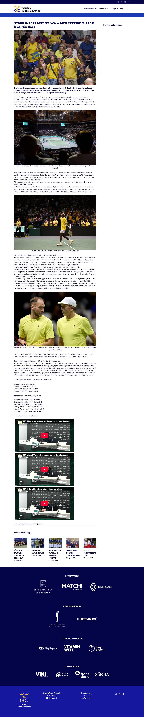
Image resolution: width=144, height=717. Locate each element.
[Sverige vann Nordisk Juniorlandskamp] (72, 539)
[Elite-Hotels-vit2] (43, 575)
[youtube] (119, 694)
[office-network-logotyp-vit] (62, 667)
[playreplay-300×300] (48, 639)
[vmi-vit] (42, 667)
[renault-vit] (101, 575)
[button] (126, 8)
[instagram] (116, 694)
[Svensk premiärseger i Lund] (90, 539)
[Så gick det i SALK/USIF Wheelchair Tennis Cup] (20, 539)
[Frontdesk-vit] (82, 667)
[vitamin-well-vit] (72, 639)
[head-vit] (87, 607)
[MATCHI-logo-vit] (72, 575)
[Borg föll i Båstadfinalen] (37, 539)
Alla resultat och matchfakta (28, 416)
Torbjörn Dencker (20, 524)
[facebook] (123, 694)
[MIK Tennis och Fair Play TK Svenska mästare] (55, 539)
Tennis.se (40, 524)
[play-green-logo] (96, 639)
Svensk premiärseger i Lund (90, 553)
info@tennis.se (86, 698)
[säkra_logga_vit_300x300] (102, 667)
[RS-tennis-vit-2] (57, 607)
